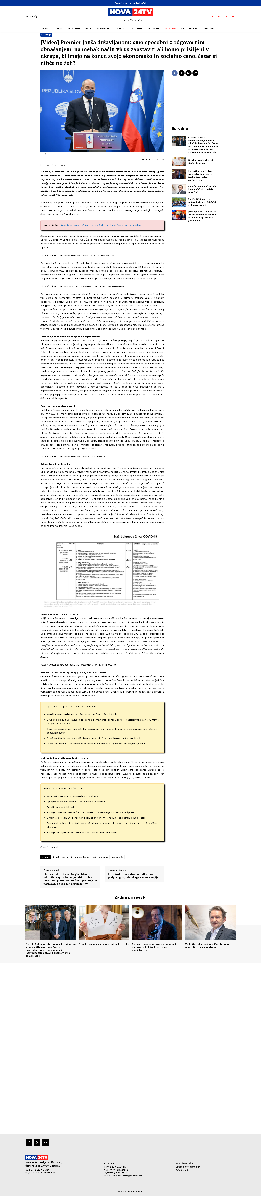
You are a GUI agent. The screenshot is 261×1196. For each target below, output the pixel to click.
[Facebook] (212, 16)
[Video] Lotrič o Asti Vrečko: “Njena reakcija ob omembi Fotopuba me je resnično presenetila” (202, 216)
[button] (31, 16)
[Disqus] (130, 1004)
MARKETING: (111, 1176)
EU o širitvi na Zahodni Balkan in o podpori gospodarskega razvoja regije (133, 875)
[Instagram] (219, 16)
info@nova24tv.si (119, 1167)
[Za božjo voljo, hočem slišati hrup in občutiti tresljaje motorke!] (179, 189)
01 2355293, (122, 1170)
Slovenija (46, 34)
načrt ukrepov (100, 857)
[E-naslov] (188, 73)
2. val (56, 857)
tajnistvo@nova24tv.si (115, 1172)
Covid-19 (67, 857)
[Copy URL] (195, 73)
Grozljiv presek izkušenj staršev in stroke (200, 162)
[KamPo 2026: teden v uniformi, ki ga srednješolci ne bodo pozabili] (179, 202)
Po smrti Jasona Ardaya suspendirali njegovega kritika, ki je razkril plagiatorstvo (200, 175)
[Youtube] (233, 16)
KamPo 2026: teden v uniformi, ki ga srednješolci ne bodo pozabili (202, 202)
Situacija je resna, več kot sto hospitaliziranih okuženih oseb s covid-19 (100, 225)
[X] (226, 16)
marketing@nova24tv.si (130, 1176)
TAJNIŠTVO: (110, 1170)
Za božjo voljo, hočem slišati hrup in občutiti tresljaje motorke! (202, 189)
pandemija (117, 857)
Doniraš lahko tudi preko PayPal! (130, 3)
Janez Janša (82, 857)
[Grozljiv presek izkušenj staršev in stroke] (179, 161)
